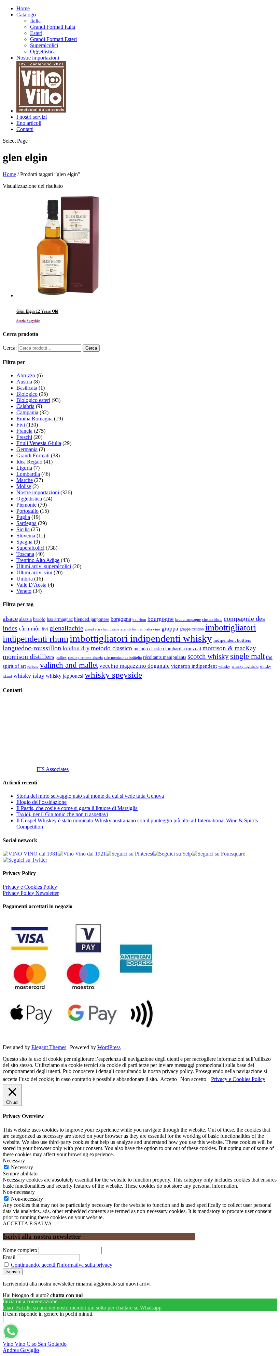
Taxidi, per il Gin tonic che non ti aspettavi (62, 814)
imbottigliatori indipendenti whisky (141, 638)
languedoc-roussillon (32, 648)
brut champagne (188, 619)
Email (9, 1257)
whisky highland (245, 666)
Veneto (23, 591)
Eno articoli (28, 123)
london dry (75, 648)
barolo (39, 619)
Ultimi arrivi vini (34, 572)
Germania (27, 449)
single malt (247, 656)
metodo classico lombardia (159, 648)
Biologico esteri (33, 400)
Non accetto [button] (193, 1079)
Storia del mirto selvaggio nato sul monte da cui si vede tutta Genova (90, 796)
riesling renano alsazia (85, 658)
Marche (24, 480)
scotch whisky (208, 656)
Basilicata (26, 388)
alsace (10, 618)
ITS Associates (53, 769)
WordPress (109, 1047)
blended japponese (91, 619)
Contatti (24, 129)
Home (23, 8)
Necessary (22, 1167)
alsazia (25, 619)
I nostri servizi (31, 117)
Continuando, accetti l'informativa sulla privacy (61, 1265)
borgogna (121, 619)
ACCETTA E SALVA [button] (27, 1223)
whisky (224, 666)
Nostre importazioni (37, 58)
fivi (45, 628)
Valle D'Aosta (31, 585)
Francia (24, 431)
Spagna (24, 542)
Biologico (27, 394)
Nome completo (20, 1250)
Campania (27, 412)
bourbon (139, 620)
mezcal (193, 648)
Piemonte (26, 505)
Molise (23, 486)
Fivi (20, 425)
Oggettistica (43, 51)
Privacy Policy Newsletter (31, 893)
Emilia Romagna (34, 418)
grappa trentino (192, 629)
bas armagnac (60, 619)
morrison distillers (28, 656)
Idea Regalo (29, 462)
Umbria (24, 579)
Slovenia (25, 535)
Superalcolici (44, 45)
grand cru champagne (102, 629)
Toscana (25, 554)
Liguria (24, 468)
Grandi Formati (33, 455)
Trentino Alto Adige (37, 560)
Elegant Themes (48, 1047)
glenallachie (66, 628)
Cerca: (10, 348)
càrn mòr (29, 628)
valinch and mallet (69, 665)
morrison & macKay (229, 648)
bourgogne (161, 619)
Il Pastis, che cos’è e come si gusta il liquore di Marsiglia (77, 808)
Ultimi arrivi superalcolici (43, 566)
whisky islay (28, 675)
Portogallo (27, 511)
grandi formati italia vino (140, 629)
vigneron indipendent (194, 666)
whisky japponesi (64, 676)
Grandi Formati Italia (52, 27)
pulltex (61, 657)
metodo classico (111, 648)
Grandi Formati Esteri (53, 39)
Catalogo (26, 14)
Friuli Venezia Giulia (38, 443)
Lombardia (28, 474)
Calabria (25, 406)
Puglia (23, 517)
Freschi (24, 437)
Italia (35, 21)
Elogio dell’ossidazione (41, 802)
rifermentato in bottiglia (123, 657)
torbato (33, 666)
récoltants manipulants (164, 657)
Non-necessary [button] (19, 1192)
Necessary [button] (14, 1160)
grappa (170, 628)
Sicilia (23, 529)
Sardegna (26, 523)
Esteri (36, 33)
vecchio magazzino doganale (134, 666)
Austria (24, 381)
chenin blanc (212, 619)
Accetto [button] (168, 1079)
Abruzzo (25, 375)
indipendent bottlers (232, 640)
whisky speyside (113, 674)
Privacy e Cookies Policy (30, 887)
